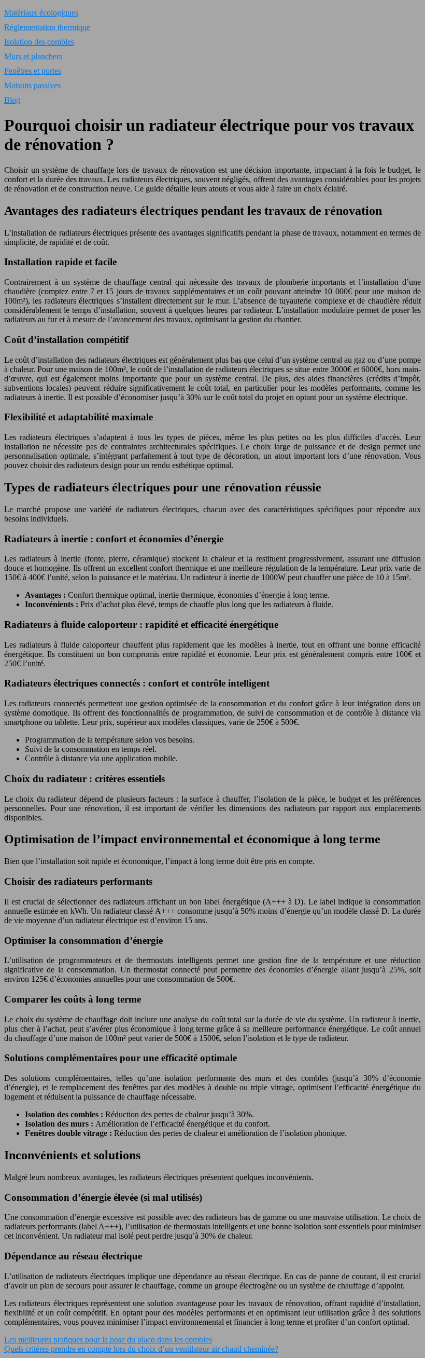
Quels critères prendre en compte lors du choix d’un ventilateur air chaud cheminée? (141, 1349)
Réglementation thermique (47, 27)
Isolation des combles (39, 41)
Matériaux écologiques (41, 12)
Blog (12, 99)
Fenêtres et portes (32, 70)
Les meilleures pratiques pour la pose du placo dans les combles (108, 1339)
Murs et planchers (33, 56)
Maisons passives (32, 85)
